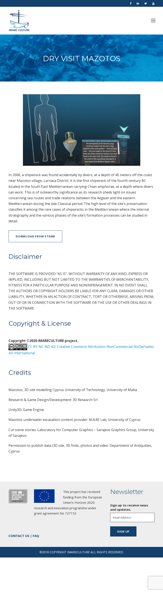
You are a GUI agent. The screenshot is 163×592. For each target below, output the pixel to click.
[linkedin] (138, 3)
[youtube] (153, 3)
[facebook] (130, 3)
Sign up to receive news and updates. (129, 507)
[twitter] (145, 3)
